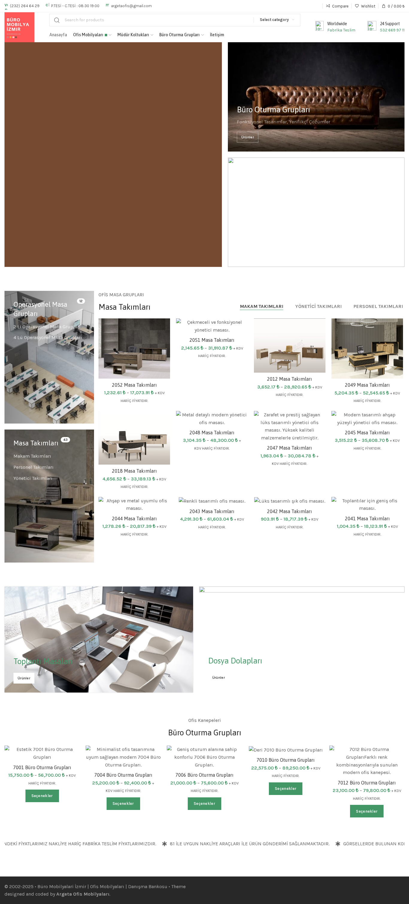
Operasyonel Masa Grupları (40, 309)
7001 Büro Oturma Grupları (42, 767)
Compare (159, 343)
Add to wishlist (159, 329)
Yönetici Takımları (32, 478)
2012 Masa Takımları (289, 379)
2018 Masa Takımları (134, 471)
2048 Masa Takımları (212, 432)
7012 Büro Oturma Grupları (367, 782)
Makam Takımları (32, 456)
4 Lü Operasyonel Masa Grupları (47, 337)
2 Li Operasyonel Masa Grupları (47, 326)
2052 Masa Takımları (134, 385)
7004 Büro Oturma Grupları (123, 775)
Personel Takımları (33, 467)
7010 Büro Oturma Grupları (286, 760)
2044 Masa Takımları (134, 518)
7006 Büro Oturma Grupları (204, 775)
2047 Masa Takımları (289, 448)
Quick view (159, 358)
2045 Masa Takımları (367, 432)
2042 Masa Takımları (289, 511)
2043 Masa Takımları (212, 511)
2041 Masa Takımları (367, 518)
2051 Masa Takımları (212, 340)
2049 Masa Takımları (367, 385)
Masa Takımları (35, 443)
